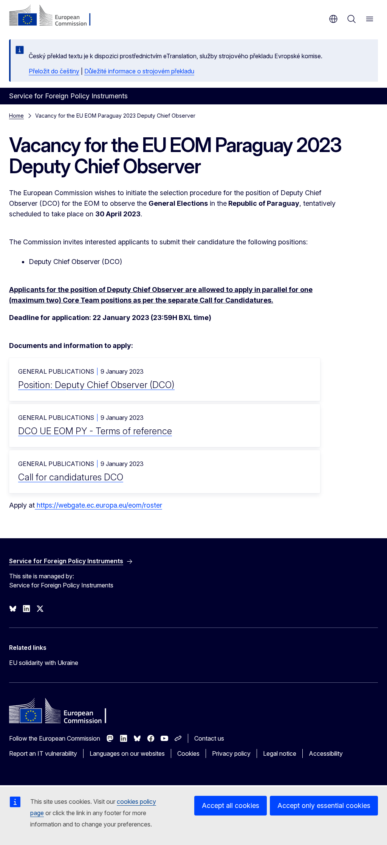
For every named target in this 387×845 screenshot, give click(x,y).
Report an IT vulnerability (43, 753)
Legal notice (279, 753)
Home (16, 115)
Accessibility (326, 753)
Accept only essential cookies (323, 805)
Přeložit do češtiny (54, 71)
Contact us (209, 738)
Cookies (188, 753)
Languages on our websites (127, 753)
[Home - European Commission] (55, 16)
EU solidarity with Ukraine (43, 662)
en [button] (333, 19)
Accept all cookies (230, 805)
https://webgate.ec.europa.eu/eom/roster (98, 505)
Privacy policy (231, 753)
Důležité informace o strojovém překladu (139, 71)
